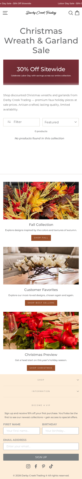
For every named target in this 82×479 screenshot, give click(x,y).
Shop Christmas (41, 368)
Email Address (15, 440)
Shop (41, 380)
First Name (11, 424)
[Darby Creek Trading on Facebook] (36, 466)
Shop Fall (41, 237)
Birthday (49, 424)
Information (41, 391)
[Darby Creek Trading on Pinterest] (43, 466)
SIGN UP (41, 457)
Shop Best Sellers (41, 303)
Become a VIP (41, 405)
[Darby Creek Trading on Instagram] (28, 466)
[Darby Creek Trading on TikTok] (51, 466)
